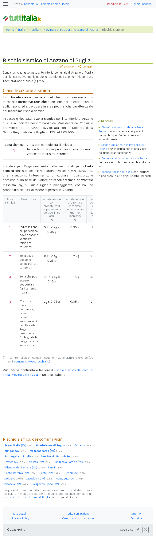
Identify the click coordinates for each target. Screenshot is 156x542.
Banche (147, 4)
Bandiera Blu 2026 (118, 4)
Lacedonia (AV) (39, 478)
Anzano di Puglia (86, 30)
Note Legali (19, 513)
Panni (55, 467)
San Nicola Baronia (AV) (72, 462)
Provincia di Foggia (56, 30)
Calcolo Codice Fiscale (55, 4)
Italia (21, 30)
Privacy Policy (20, 518)
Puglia (34, 30)
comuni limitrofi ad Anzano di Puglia (27, 497)
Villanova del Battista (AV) (24, 467)
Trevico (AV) (15, 462)
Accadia (83, 445)
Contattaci (137, 518)
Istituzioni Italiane (78, 513)
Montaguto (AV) (69, 478)
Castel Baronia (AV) (20, 473)
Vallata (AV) (40, 462)
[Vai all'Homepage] (23, 18)
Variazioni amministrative (78, 518)
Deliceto (13, 478)
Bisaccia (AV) (16, 484)
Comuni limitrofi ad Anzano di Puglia (124, 158)
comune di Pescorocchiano (31, 361)
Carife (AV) (49, 473)
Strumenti (137, 513)
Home (10, 30)
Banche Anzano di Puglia (117, 172)
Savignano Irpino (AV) (49, 484)
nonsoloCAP (32, 4)
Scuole (136, 4)
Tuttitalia (17, 4)
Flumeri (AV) (75, 473)
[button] (138, 530)
